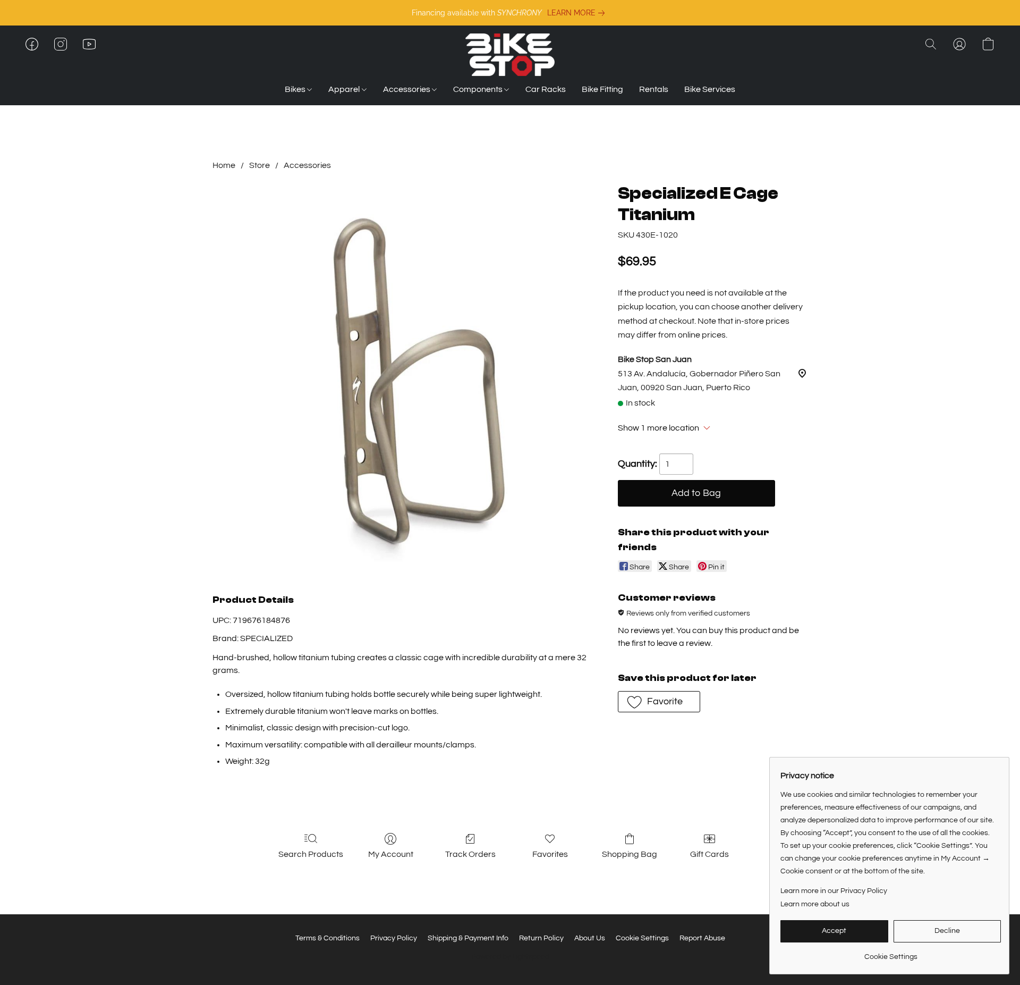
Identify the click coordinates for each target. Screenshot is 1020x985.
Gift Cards (709, 854)
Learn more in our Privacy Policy (833, 891)
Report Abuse (702, 938)
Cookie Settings (642, 938)
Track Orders (470, 854)
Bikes (296, 89)
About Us (589, 938)
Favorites (550, 854)
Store (259, 165)
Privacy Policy (393, 938)
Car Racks (545, 89)
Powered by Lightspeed (510, 957)
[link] (578, 12)
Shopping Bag (629, 854)
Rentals (653, 89)
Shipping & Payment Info (468, 938)
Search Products (310, 854)
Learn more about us (814, 904)
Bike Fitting (602, 89)
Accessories (407, 89)
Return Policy (541, 938)
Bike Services (709, 89)
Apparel (344, 89)
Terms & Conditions (327, 938)
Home (223, 165)
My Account (390, 854)
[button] (510, 54)
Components (478, 89)
